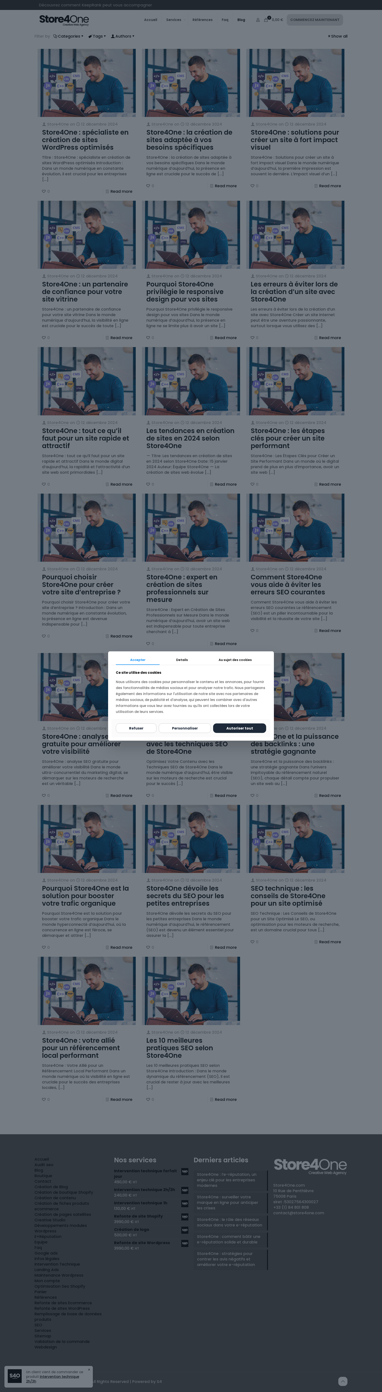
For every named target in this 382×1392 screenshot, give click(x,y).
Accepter (137, 659)
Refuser (136, 728)
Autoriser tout (239, 728)
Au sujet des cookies (235, 659)
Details (182, 659)
